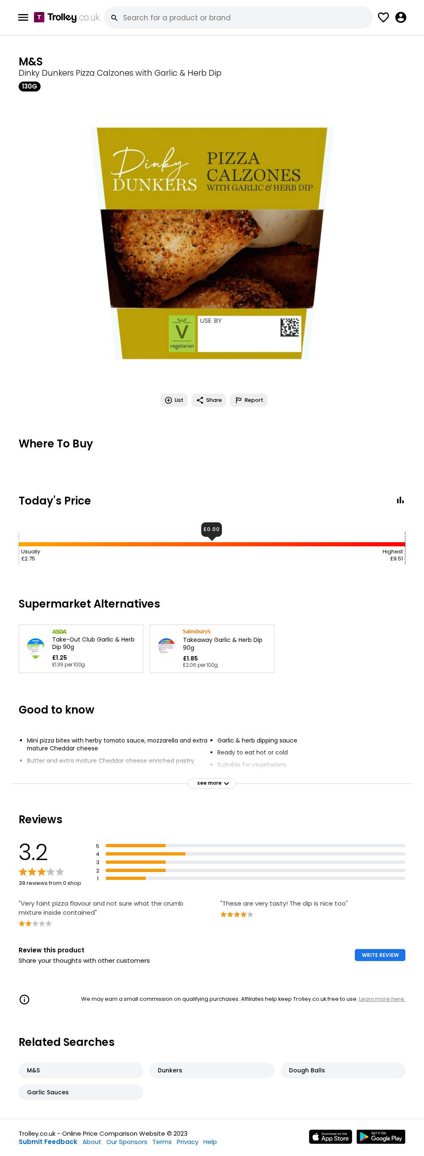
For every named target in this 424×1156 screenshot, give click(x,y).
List (179, 400)
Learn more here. (382, 999)
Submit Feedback (48, 1141)
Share (214, 400)
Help (210, 1141)
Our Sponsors (126, 1141)
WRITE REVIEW (380, 955)
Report (254, 400)
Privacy (187, 1141)
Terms (162, 1141)
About (91, 1141)
